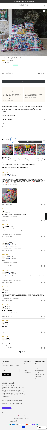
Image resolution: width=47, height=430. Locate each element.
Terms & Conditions (39, 374)
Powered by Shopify (13, 420)
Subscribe (6, 374)
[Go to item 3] (30, 149)
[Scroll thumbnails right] (44, 150)
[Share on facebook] (42, 204)
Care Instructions (39, 378)
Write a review (30, 141)
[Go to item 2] (19, 149)
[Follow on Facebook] (2, 412)
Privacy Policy (38, 376)
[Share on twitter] (44, 204)
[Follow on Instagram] (5, 412)
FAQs (36, 363)
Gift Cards (26, 368)
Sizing (36, 368)
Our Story (26, 363)
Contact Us (37, 366)
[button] (5, 60)
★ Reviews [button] (45, 216)
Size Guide (43, 73)
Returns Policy (38, 372)
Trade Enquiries (27, 372)
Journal (25, 370)
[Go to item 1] (7, 149)
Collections (26, 366)
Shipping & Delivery (39, 370)
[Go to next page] (29, 352)
